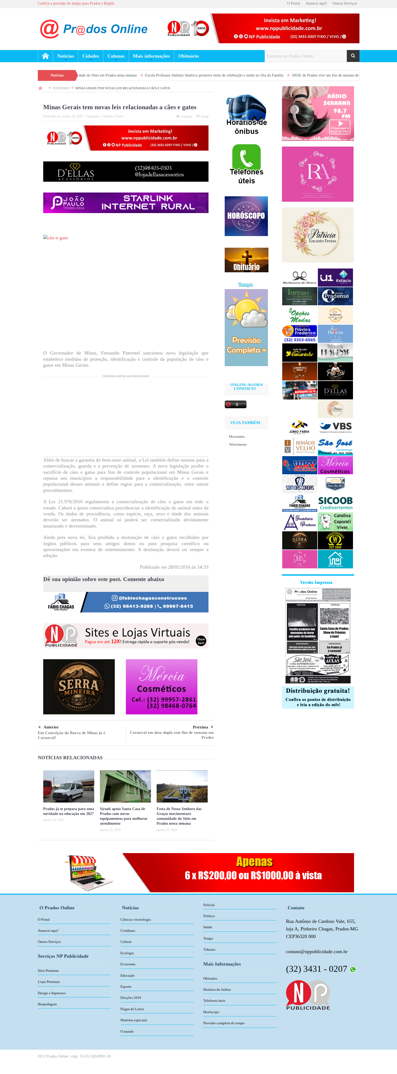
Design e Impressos (52, 993)
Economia (127, 964)
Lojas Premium (49, 982)
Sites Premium (48, 971)
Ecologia (127, 953)
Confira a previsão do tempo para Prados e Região (76, 3)
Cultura (126, 942)
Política (209, 916)
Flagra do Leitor (132, 1009)
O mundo (127, 1031)
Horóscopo (211, 1012)
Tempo (208, 938)
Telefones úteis (214, 1001)
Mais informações (151, 56)
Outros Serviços (344, 3)
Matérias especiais (133, 1020)
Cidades (90, 56)
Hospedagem (47, 1004)
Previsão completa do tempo (224, 1023)
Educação (127, 975)
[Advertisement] (125, 419)
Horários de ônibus (217, 989)
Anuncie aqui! (316, 3)
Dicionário (237, 437)
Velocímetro (238, 444)
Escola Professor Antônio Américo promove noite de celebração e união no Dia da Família (169, 75)
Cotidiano (107, 116)
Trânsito (209, 949)
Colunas (116, 56)
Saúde (207, 927)
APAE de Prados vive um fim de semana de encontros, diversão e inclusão (303, 75)
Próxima (200, 727)
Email (204, 116)
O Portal (293, 3)
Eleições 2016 (130, 998)
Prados (119, 116)
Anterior (51, 727)
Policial (209, 905)
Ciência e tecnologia (135, 919)
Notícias (65, 56)
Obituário (188, 56)
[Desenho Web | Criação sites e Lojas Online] (308, 994)
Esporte (126, 987)
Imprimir (186, 116)
